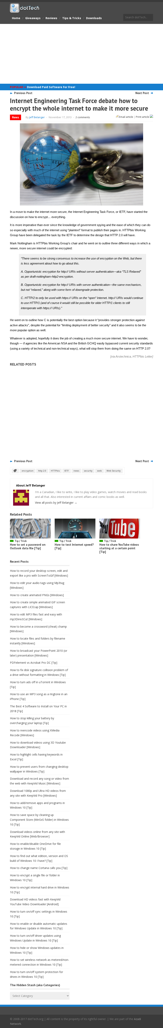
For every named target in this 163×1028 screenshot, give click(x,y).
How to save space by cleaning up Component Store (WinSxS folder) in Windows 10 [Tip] (39, 819)
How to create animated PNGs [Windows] (37, 595)
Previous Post (23, 93)
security (88, 470)
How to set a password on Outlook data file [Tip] (28, 546)
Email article (126, 117)
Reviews (51, 18)
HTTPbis (55, 470)
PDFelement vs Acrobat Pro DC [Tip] (33, 662)
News (15, 117)
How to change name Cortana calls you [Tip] (38, 868)
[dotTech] (25, 10)
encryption (27, 470)
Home (16, 18)
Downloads (94, 18)
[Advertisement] (81, 54)
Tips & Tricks (71, 18)
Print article (143, 117)
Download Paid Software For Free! (51, 87)
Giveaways (33, 18)
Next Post (142, 93)
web (99, 470)
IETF (66, 470)
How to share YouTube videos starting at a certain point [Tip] (119, 548)
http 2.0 (42, 470)
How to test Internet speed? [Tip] (74, 546)
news (76, 470)
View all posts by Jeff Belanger (56, 502)
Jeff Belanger (37, 117)
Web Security (114, 470)
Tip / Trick (21, 541)
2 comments (83, 117)
